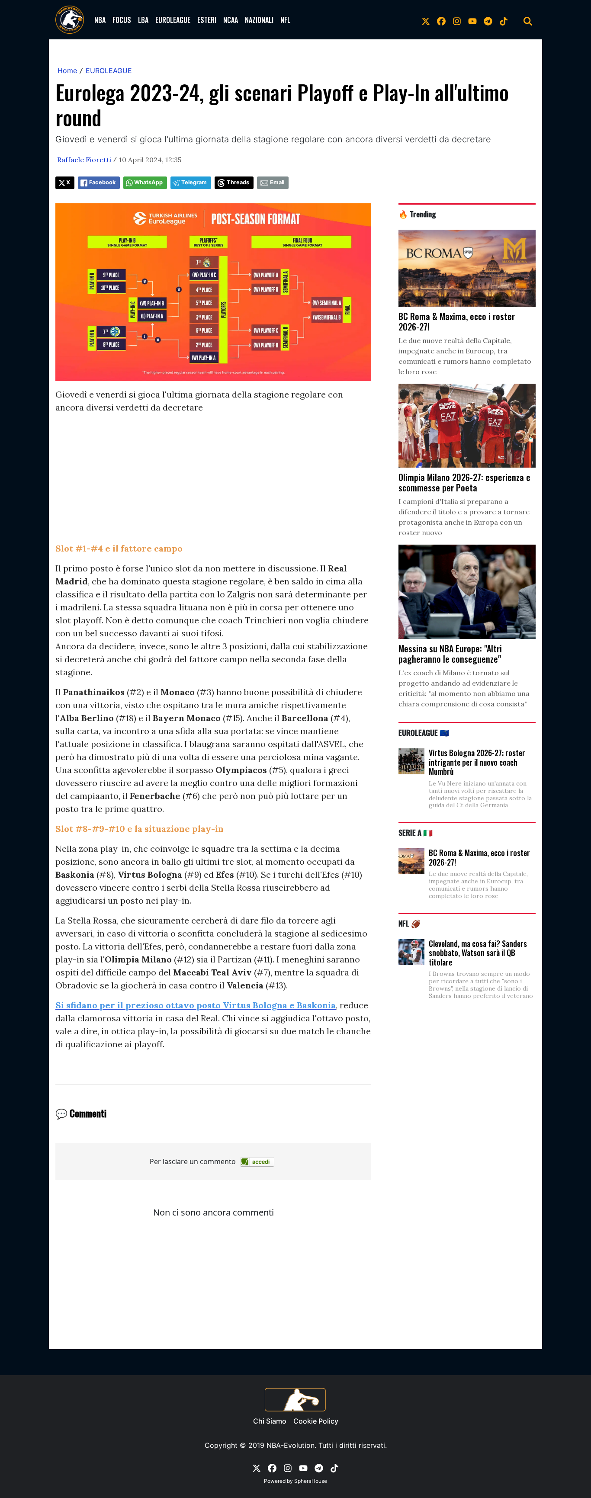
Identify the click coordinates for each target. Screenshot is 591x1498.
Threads (238, 182)
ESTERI (206, 20)
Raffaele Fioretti (84, 159)
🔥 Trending (417, 213)
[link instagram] (457, 20)
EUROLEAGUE (172, 20)
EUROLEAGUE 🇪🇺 (423, 732)
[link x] (426, 20)
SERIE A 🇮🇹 (415, 832)
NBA (100, 20)
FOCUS (121, 20)
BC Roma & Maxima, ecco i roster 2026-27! (479, 857)
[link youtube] (472, 20)
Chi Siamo (269, 1421)
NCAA (230, 20)
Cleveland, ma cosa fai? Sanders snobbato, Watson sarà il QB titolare (478, 953)
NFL (285, 20)
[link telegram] (488, 20)
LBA (143, 20)
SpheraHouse (310, 1481)
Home (67, 70)
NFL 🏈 (409, 923)
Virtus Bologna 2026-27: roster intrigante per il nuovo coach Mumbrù (477, 762)
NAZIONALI (259, 20)
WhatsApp (148, 182)
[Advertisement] (213, 481)
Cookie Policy (315, 1421)
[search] (528, 20)
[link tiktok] (503, 20)
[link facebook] (441, 20)
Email (277, 182)
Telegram (194, 182)
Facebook (102, 182)
